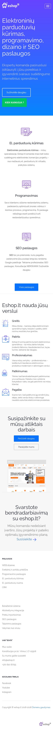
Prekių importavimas (11, 615)
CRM (4, 587)
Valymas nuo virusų (11, 628)
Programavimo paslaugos (14, 574)
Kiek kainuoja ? (14, 102)
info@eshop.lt (8, 660)
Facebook (6, 683)
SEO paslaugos (9, 619)
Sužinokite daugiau (16, 92)
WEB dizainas (8, 565)
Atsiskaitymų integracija (13, 610)
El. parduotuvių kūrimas (13, 578)
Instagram (6, 692)
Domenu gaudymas (41, 707)
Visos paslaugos (26, 287)
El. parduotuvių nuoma (12, 583)
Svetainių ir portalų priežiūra (15, 570)
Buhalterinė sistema (11, 606)
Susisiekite (24, 539)
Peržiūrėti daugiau (26, 438)
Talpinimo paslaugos (11, 624)
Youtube (6, 688)
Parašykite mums (26, 447)
